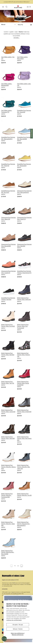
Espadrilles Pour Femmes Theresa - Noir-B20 (8, 298)
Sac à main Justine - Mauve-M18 (22, 57)
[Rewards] (4, 638)
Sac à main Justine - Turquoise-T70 (6, 111)
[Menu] (3, 7)
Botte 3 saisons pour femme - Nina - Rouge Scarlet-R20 (23, 383)
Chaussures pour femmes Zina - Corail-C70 (8, 271)
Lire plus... (16, 37)
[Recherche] (6, 7)
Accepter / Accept (18, 624)
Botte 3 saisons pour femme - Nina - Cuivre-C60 (8, 410)
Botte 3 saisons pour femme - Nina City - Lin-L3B (24, 494)
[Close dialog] (31, 596)
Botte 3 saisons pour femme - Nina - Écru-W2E (8, 325)
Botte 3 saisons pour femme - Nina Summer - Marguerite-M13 (23, 523)
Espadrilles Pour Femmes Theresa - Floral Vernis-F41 (24, 271)
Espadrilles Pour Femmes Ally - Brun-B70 (8, 191)
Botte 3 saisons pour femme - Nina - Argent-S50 (24, 410)
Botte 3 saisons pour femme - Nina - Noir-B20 (7, 354)
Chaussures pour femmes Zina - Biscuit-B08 (8, 245)
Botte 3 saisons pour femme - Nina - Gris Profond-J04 (23, 326)
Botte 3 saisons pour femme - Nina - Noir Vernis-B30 (24, 438)
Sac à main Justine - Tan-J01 (8, 57)
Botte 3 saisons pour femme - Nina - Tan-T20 (7, 382)
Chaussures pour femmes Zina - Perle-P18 (24, 218)
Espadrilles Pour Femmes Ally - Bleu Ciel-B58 (24, 138)
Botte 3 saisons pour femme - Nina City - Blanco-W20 (8, 467)
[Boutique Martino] (18, 6)
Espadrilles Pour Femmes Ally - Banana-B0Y (24, 164)
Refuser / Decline (18, 629)
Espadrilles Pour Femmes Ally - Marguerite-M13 (8, 138)
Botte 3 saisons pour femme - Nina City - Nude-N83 (8, 523)
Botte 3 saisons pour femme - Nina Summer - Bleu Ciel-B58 (7, 552)
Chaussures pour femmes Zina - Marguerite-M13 (24, 191)
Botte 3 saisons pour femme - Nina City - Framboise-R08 (7, 495)
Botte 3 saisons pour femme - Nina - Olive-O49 (8, 437)
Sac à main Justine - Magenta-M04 (6, 84)
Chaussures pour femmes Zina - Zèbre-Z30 (8, 218)
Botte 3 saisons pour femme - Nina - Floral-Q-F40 (23, 354)
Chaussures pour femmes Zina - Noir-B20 (24, 245)
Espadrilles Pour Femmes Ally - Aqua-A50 (24, 111)
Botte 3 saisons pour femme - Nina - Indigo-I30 (24, 298)
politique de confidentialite (14, 620)
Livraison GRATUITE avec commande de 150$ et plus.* (16, 1)
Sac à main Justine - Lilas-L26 (24, 84)
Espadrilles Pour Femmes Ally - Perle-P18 (8, 164)
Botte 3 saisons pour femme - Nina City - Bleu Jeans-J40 (23, 467)
